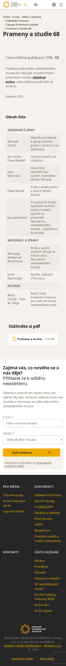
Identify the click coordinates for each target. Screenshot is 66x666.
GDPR (38, 525)
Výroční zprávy (44, 501)
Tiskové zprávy (13, 495)
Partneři (40, 572)
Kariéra (39, 561)
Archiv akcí (41, 605)
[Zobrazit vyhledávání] (25, 4)
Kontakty (11, 552)
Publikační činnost (17, 20)
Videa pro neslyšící (47, 578)
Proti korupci (43, 519)
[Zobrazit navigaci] (61, 4)
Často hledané (46, 552)
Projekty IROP (44, 507)
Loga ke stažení (13, 511)
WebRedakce (33, 645)
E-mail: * (8, 417)
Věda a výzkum (31, 17)
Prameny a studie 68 (18, 28)
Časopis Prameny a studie (22, 24)
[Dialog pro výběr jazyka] (54, 4)
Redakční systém (14, 645)
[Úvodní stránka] (12, 4)
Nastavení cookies (23, 658)
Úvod (6, 17)
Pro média (11, 486)
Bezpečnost (42, 530)
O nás (15, 17)
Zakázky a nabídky (47, 513)
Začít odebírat (22, 452)
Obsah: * (8, 433)
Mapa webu (47, 658)
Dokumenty (44, 486)
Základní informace (47, 495)
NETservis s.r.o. (53, 645)
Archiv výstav (43, 611)
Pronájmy (41, 567)
